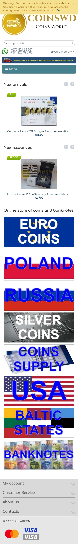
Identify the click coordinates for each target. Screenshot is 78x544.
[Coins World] (39, 22)
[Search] (73, 43)
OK (58, 10)
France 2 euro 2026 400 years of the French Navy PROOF (39, 194)
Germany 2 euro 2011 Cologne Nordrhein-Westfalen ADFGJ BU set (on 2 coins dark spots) (39, 131)
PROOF (14, 157)
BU (11, 94)
